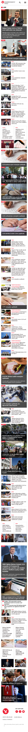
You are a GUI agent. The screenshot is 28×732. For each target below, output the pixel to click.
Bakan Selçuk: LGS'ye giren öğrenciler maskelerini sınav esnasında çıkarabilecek (19, 511)
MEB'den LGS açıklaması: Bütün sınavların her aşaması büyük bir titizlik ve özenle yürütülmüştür (20, 134)
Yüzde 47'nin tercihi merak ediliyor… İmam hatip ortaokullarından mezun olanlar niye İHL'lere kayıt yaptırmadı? (18, 253)
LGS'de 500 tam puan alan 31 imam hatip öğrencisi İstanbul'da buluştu (18, 65)
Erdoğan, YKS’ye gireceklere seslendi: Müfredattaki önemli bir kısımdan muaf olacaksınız (13, 603)
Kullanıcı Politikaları (7, 719)
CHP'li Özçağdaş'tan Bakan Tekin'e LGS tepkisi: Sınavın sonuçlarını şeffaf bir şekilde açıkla (7, 134)
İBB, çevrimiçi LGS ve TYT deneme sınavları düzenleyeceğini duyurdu (13, 598)
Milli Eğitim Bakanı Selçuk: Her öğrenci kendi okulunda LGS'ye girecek (18, 613)
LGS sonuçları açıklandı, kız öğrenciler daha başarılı (11, 404)
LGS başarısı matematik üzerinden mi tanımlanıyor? (18, 313)
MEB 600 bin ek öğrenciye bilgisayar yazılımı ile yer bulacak (7, 653)
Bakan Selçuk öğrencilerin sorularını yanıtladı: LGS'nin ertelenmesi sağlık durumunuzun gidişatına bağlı (19, 622)
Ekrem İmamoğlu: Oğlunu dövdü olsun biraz (20, 652)
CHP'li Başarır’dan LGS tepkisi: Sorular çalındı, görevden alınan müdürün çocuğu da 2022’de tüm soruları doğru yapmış (18, 114)
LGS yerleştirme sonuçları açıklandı (13, 58)
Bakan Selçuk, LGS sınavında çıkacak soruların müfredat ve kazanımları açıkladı (20, 632)
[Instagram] (23, 711)
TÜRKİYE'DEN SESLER (16, 310)
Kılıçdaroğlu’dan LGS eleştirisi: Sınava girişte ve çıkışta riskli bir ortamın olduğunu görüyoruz (13, 437)
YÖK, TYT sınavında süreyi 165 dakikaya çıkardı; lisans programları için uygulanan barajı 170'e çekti (15, 607)
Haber (3, 40)
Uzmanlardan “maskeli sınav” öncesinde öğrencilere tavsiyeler (20, 528)
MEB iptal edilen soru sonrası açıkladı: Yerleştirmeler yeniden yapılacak (13, 197)
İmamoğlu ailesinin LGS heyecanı (12, 683)
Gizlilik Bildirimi (18, 717)
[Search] (19, 2)
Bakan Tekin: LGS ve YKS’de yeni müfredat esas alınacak (12, 29)
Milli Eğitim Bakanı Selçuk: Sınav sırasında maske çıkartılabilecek (6, 528)
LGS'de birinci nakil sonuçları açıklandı (12, 377)
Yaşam (12, 266)
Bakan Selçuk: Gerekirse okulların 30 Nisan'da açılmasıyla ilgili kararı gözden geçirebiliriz (7, 632)
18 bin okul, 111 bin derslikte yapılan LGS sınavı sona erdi (13, 455)
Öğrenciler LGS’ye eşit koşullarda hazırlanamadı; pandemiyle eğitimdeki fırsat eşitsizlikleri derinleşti (18, 345)
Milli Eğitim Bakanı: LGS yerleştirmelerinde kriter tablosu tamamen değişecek (12, 699)
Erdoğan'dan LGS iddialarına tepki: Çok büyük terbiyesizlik (19, 98)
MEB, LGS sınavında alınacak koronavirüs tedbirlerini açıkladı (17, 518)
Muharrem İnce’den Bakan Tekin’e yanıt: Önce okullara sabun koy (18, 122)
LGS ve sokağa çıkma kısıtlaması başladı (12, 472)
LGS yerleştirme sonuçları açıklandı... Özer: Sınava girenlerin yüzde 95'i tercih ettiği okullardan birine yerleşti (18, 262)
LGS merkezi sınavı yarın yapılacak (13, 233)
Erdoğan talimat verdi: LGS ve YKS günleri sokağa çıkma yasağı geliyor (18, 503)
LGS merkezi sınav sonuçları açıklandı (13, 164)
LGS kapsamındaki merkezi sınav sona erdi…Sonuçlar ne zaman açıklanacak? (13, 181)
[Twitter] (20, 711)
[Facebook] (16, 711)
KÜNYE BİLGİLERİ (7, 717)
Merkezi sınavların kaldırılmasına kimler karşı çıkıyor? (18, 288)
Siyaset (12, 102)
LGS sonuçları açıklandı (17, 279)
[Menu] (25, 2)
